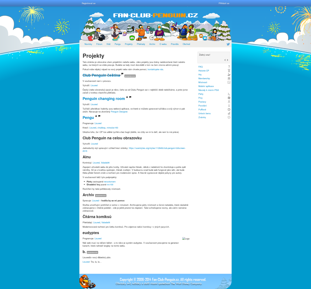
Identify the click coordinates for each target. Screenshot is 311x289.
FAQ (200, 66)
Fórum (99, 44)
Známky (202, 117)
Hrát (108, 44)
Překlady (141, 44)
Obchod (186, 44)
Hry (200, 74)
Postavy (202, 101)
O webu (163, 44)
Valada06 (105, 162)
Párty (200, 93)
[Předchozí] (225, 60)
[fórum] (122, 75)
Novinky (88, 44)
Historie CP (203, 70)
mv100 (110, 184)
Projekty (129, 44)
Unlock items (204, 113)
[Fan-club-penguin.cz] (155, 25)
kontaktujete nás (155, 69)
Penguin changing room (104, 98)
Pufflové (202, 109)
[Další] (227, 60)
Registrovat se (88, 3)
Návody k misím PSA (208, 90)
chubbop (101, 127)
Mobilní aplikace (206, 86)
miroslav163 (112, 127)
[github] (127, 98)
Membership (204, 78)
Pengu (118, 44)
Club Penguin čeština (101, 75)
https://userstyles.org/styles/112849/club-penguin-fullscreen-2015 (134, 149)
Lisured (94, 85)
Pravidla (175, 44)
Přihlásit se (224, 3)
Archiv (152, 44)
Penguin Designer (119, 111)
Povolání (202, 105)
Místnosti (202, 82)
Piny (200, 97)
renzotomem (110, 181)
